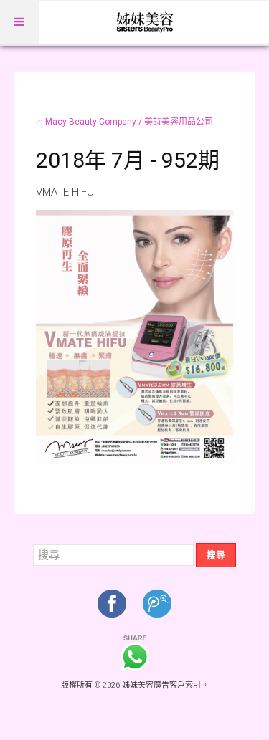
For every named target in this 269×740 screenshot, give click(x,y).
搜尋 (216, 554)
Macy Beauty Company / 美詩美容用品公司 (129, 122)
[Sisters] (145, 22)
